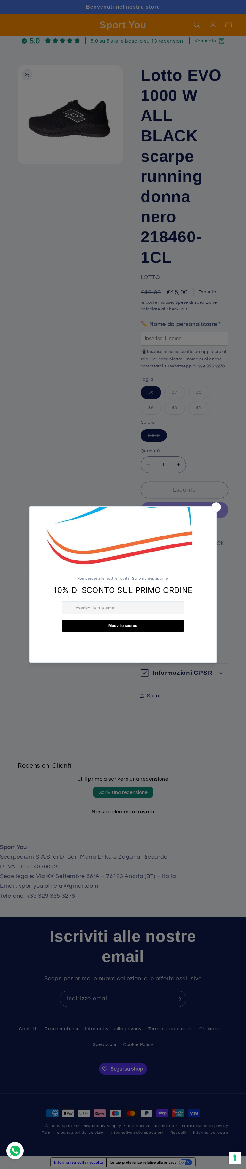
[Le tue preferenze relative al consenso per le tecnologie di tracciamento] (235, 1158)
